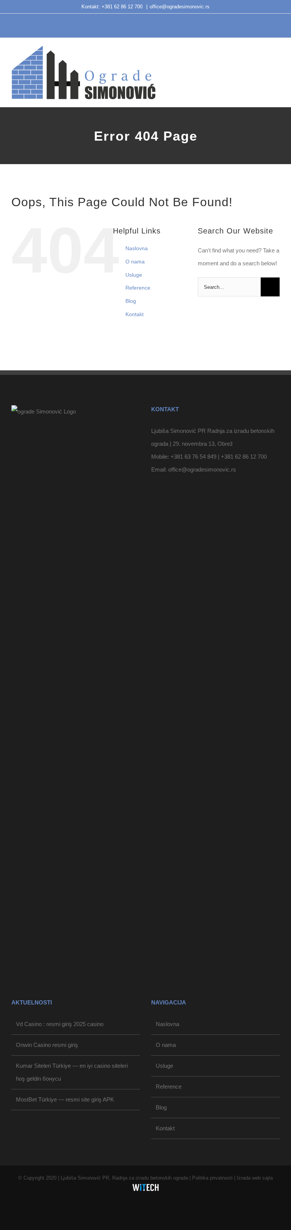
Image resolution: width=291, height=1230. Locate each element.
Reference (137, 288)
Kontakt (134, 314)
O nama (135, 262)
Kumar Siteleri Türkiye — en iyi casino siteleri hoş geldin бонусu (72, 1072)
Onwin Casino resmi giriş (47, 1045)
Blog (130, 301)
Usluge (133, 275)
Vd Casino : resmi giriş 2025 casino (59, 1024)
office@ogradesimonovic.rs (180, 6)
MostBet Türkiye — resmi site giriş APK (65, 1099)
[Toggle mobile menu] (277, 63)
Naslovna (136, 248)
